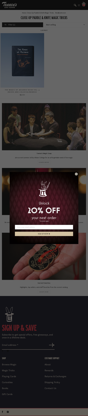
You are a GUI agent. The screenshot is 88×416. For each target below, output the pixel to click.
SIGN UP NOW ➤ (44, 234)
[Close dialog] (76, 174)
